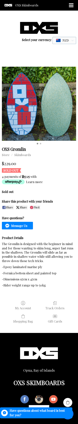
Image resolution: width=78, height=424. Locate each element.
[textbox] (63, 40)
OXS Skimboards (26, 5)
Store (5, 155)
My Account (23, 308)
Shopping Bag (23, 321)
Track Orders (54, 308)
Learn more (34, 182)
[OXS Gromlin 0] (39, 104)
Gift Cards (55, 321)
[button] (17, 225)
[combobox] (64, 40)
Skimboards (22, 155)
